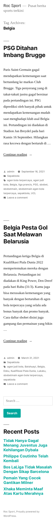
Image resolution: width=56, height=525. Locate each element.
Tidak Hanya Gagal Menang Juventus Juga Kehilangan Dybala (25, 445)
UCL (33, 193)
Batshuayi (30, 366)
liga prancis (25, 184)
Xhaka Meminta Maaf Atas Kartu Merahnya (23, 491)
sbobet (44, 184)
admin (10, 171)
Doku (6, 370)
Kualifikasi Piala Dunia (23, 370)
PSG (35, 184)
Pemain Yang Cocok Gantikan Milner (22, 480)
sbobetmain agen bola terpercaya (22, 375)
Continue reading (17, 154)
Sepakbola (13, 175)
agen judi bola (15, 366)
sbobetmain (10, 188)
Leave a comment (17, 197)
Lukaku (41, 370)
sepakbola (24, 193)
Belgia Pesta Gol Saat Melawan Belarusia (25, 234)
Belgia (13, 184)
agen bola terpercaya (19, 180)
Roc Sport (12, 5)
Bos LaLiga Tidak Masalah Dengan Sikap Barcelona (27, 469)
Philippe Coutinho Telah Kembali (25, 458)
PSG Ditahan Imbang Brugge (24, 51)
